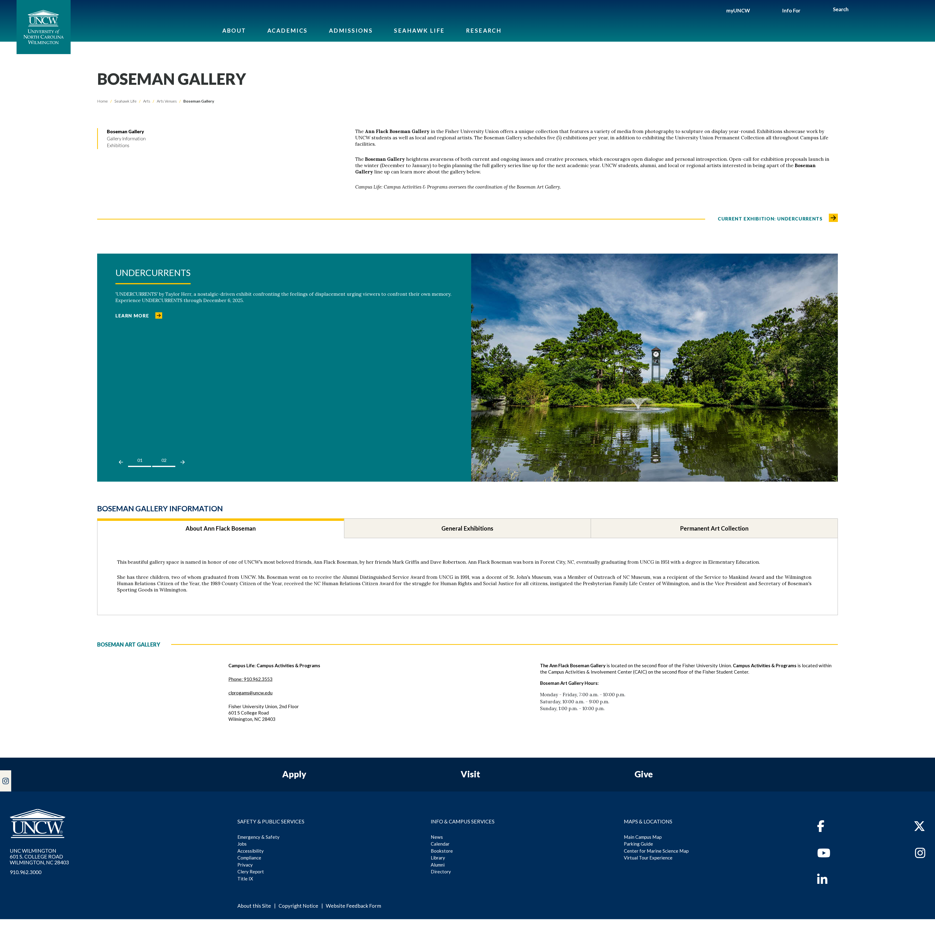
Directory (441, 871)
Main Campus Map (643, 837)
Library (438, 857)
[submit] (854, 10)
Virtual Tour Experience (648, 857)
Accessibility (250, 851)
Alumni (438, 865)
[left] (121, 462)
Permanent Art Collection (714, 528)
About (234, 30)
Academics (287, 30)
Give (644, 774)
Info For (791, 10)
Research (484, 30)
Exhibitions (118, 145)
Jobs (242, 844)
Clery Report (250, 871)
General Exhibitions (467, 528)
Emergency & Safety (258, 837)
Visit (470, 774)
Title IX (245, 878)
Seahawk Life (419, 30)
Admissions (351, 30)
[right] (182, 462)
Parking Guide (638, 844)
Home (102, 101)
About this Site (254, 906)
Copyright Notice (298, 906)
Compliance (249, 857)
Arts (146, 101)
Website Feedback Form (353, 906)
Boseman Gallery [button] (125, 131)
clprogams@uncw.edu (250, 693)
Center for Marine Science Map (656, 851)
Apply (294, 774)
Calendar (440, 844)
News (437, 837)
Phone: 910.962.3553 (250, 679)
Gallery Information (126, 138)
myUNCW (738, 10)
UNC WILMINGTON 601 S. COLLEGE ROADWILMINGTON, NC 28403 (39, 856)
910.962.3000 (25, 872)
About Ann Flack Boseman (221, 528)
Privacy (245, 865)
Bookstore (442, 851)
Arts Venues (166, 101)
